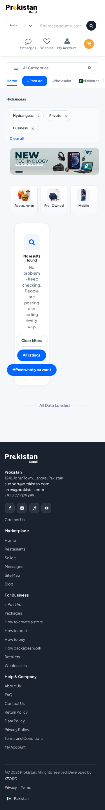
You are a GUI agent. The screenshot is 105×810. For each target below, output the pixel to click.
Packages (13, 613)
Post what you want (33, 369)
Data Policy (15, 721)
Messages (14, 566)
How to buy (15, 639)
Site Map (12, 575)
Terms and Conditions (24, 738)
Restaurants (15, 549)
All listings (32, 355)
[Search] (91, 26)
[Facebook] (10, 508)
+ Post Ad (35, 81)
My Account (15, 747)
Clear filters (31, 340)
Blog (9, 584)
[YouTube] (46, 508)
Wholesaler (61, 81)
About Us (13, 686)
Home (12, 81)
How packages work (23, 648)
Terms (26, 787)
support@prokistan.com (27, 483)
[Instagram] (22, 508)
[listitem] (24, 200)
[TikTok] (34, 508)
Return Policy (16, 712)
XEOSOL (12, 779)
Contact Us (15, 519)
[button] (52, 67)
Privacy (11, 787)
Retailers (12, 656)
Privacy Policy (17, 729)
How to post (16, 630)
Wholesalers (16, 665)
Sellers (11, 557)
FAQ (8, 694)
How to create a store (24, 622)
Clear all (17, 138)
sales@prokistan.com (24, 489)
